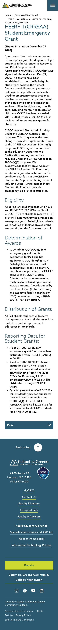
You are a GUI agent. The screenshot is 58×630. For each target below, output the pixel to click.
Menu (10, 424)
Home (8, 15)
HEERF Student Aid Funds (18, 19)
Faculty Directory (29, 504)
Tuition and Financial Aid (26, 15)
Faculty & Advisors (29, 517)
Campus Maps (29, 510)
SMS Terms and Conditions (19, 619)
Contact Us (29, 497)
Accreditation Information (19, 611)
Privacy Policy (23, 615)
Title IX (39, 611)
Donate (29, 565)
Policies (9, 615)
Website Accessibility (31, 539)
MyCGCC (29, 491)
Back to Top (23, 447)
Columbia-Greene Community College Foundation (29, 577)
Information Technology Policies (31, 545)
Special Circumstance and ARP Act (31, 532)
